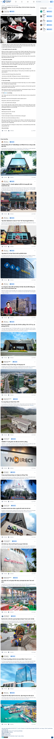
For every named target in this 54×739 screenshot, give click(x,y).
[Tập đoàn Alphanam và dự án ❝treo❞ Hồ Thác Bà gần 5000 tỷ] (18, 235)
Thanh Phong (6, 11)
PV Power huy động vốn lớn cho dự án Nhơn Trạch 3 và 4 (16, 659)
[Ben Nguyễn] (2, 472)
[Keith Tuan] (2, 693)
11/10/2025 (5, 362)
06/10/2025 (6, 578)
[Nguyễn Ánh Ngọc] (2, 362)
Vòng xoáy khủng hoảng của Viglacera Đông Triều (14, 475)
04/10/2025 (6, 693)
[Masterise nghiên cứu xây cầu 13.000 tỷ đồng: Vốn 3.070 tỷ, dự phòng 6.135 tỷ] (18, 344)
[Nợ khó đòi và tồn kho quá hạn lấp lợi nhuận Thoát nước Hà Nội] (18, 637)
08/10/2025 (6, 506)
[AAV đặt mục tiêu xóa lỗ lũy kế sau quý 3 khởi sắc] (18, 560)
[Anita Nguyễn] (2, 616)
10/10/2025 (5, 439)
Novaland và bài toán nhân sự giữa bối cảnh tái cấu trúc (16, 508)
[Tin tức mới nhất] (16, 1)
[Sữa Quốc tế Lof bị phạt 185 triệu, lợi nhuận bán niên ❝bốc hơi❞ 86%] (18, 598)
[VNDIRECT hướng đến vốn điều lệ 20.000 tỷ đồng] (18, 456)
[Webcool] (18, 134)
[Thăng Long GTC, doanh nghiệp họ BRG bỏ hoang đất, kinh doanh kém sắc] (18, 202)
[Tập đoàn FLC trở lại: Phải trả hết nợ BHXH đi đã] (18, 268)
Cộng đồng (3, 5)
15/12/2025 (5, 182)
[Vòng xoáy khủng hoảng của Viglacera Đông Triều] (18, 490)
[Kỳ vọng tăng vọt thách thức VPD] (18, 420)
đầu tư (5, 92)
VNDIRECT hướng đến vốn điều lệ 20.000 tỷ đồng (14, 441)
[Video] (33, 1)
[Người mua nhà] (22, 1)
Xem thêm (26, 149)
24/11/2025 (5, 251)
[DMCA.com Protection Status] (27, 737)
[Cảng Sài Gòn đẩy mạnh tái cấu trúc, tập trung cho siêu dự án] (18, 711)
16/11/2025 (5, 284)
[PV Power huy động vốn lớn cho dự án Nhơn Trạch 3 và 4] (18, 675)
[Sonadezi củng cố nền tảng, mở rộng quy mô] (18, 381)
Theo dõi (12, 11)
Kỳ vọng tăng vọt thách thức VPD (10, 402)
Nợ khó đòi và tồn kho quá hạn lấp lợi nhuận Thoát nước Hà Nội (17, 619)
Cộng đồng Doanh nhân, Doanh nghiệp (12, 5)
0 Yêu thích (5, 130)
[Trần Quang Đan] (2, 541)
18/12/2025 (5, 142)
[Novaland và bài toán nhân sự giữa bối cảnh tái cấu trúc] (18, 524)
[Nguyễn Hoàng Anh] (2, 399)
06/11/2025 (5, 322)
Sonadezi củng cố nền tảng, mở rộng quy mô (13, 364)
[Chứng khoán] (28, 1)
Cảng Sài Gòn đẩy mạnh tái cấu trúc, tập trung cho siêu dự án (17, 695)
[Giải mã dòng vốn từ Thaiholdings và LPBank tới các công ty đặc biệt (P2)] (18, 163)
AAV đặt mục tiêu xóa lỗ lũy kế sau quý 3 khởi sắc (14, 544)
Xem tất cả (50, 8)
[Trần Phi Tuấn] (2, 439)
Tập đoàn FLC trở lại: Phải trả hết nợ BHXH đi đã (13, 253)
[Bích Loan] (2, 142)
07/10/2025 (6, 541)
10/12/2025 (5, 218)
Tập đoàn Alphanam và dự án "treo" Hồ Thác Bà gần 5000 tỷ (17, 220)
